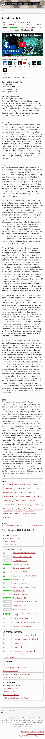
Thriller (11, 24)
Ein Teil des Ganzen (9, 692)
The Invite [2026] (18, 580)
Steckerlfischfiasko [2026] (21, 564)
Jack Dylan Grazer (33, 492)
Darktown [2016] (20, 647)
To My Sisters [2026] (20, 598)
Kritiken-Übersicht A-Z (10, 545)
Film (18, 22)
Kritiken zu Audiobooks (10, 657)
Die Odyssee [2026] (19, 606)
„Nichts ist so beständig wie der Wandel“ (16, 698)
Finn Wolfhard (7, 492)
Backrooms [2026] (19, 610)
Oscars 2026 (7, 664)
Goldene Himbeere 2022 (10, 671)
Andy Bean (12, 484)
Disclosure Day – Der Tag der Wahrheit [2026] (25, 614)
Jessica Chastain (23, 505)
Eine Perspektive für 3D (10, 688)
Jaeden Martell (25, 497)
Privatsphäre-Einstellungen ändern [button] (32, 732)
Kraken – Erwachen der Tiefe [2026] (25, 602)
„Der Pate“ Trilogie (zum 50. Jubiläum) (15, 668)
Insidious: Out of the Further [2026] (24, 553)
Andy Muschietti (24, 484)
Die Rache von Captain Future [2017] (26, 651)
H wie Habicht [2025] (20, 594)
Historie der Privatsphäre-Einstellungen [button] (31, 736)
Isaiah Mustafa (20, 492)
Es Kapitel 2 (36, 488)
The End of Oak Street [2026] (22, 557)
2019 (4, 484)
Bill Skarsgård (7, 488)
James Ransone (21, 501)
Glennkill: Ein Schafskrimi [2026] (23, 619)
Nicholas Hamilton (9, 509)
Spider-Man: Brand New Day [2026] (24, 576)
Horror (22, 22)
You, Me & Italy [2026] (20, 572)
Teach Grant (29, 513)
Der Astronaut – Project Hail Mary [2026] (26, 623)
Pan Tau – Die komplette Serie (12, 677)
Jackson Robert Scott (10, 497)
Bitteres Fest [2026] (19, 583)
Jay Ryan (32, 501)
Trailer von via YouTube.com (13, 56)
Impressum (5, 712)
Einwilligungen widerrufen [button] (35, 734)
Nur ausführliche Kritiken (11, 538)
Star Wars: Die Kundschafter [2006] (26, 639)
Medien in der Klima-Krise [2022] (25, 635)
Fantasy (13, 22)
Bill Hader (36, 484)
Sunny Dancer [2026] (20, 561)
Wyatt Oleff (7, 517)
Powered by (5, 59)
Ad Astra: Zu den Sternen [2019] (14, 526)
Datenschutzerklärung (9, 710)
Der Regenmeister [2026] (21, 568)
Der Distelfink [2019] (34, 526)
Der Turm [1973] (20, 643)
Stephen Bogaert (34, 509)
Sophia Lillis (22, 509)
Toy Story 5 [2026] (19, 591)
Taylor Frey (18, 513)
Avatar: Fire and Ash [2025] (22, 626)
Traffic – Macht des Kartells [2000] (24, 587)
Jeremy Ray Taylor (9, 505)
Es (29, 488)
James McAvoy (8, 501)
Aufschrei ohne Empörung (11, 685)
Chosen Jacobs (20, 488)
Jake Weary (37, 497)
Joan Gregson (36, 505)
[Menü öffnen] (2, 11)
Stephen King (7, 513)
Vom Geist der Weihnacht (11, 695)
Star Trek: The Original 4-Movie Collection (16, 674)
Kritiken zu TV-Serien (9, 541)
